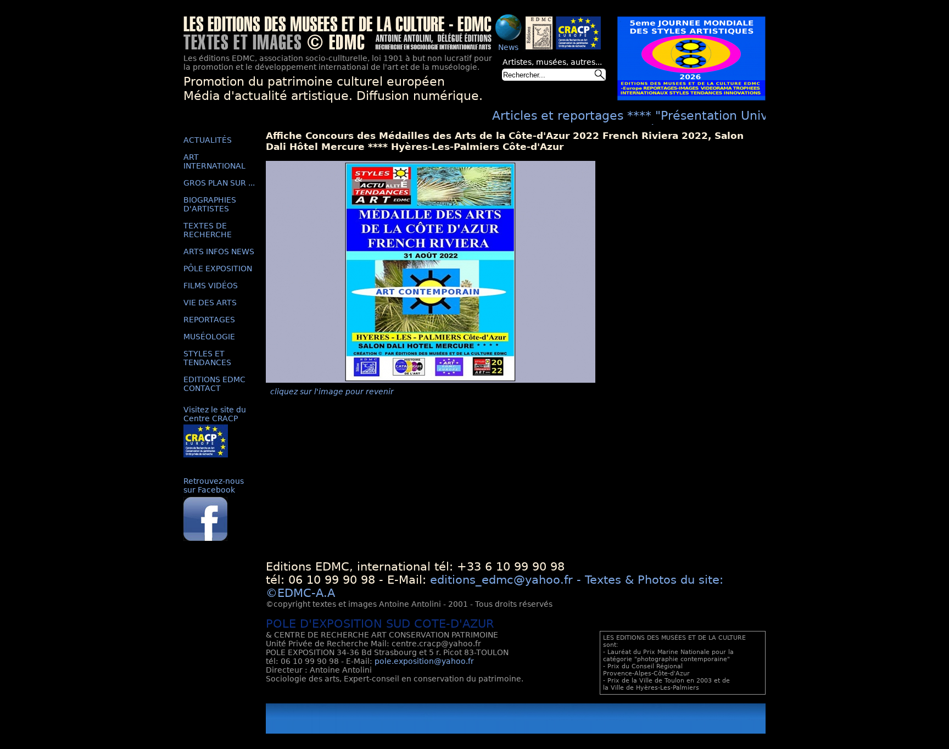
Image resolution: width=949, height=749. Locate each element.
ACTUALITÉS (207, 140)
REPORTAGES (209, 319)
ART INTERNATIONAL (214, 161)
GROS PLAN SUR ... (219, 182)
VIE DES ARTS (210, 302)
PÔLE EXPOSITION (217, 268)
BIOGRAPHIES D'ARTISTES (209, 204)
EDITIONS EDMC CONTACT (214, 384)
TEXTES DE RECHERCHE (207, 230)
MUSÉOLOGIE (209, 336)
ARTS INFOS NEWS (218, 251)
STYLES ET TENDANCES (207, 358)
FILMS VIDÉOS (210, 285)
